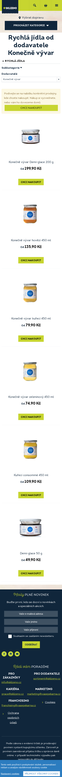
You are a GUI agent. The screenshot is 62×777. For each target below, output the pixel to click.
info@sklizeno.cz (11, 682)
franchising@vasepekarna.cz (19, 705)
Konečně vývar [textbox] (12, 79)
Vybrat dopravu (32, 17)
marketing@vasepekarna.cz (43, 694)
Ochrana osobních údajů (13, 718)
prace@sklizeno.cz (13, 694)
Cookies (50, 702)
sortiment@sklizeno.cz (46, 679)
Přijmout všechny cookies (41, 774)
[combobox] (31, 79)
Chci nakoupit (31, 108)
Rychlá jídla (14, 61)
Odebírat (31, 645)
